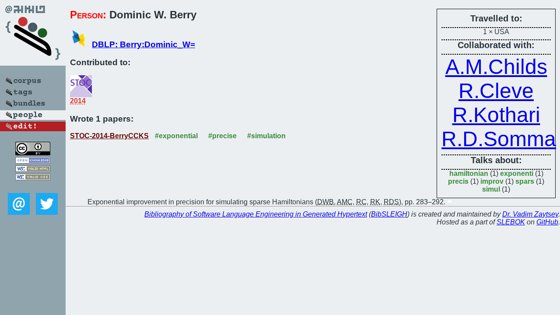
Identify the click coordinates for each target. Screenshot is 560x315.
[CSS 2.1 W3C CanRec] (32, 186)
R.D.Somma (498, 138)
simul (491, 189)
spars (524, 181)
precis (458, 181)
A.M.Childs (496, 66)
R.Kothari (496, 114)
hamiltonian (468, 173)
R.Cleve (496, 90)
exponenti (516, 173)
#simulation (266, 136)
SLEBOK (511, 222)
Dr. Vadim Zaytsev (530, 214)
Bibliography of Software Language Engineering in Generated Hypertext (255, 214)
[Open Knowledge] (32, 161)
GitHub (547, 222)
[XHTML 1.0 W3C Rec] (32, 169)
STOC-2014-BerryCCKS (109, 136)
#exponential (176, 136)
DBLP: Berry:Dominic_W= (143, 44)
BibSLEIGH (389, 214)
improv (492, 181)
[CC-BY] (32, 153)
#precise (222, 136)
